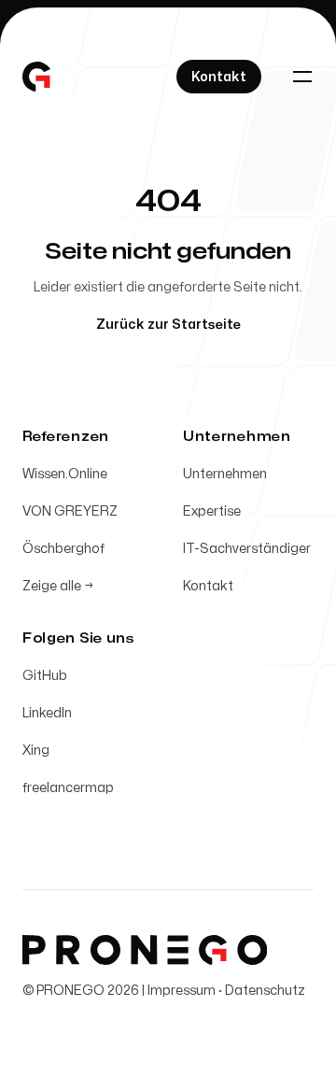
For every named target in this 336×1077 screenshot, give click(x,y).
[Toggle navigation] (302, 76)
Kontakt (208, 586)
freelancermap (68, 788)
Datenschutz (265, 991)
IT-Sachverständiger (247, 549)
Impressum (181, 991)
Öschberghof (63, 549)
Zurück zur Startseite (168, 325)
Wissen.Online (64, 474)
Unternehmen (225, 474)
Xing (35, 750)
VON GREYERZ (70, 511)
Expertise (212, 511)
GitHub (44, 676)
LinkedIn (47, 713)
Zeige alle (57, 586)
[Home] (36, 77)
